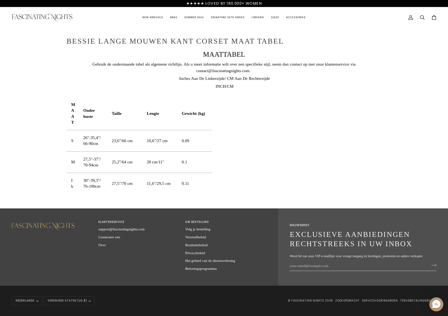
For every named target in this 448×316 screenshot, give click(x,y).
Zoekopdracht (347, 300)
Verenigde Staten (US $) (67, 300)
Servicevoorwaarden (380, 300)
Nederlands (25, 300)
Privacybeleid (195, 253)
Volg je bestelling (197, 229)
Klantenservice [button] (111, 222)
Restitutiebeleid (196, 245)
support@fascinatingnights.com (121, 229)
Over (102, 245)
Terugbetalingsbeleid (418, 300)
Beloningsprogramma (201, 268)
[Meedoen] (432, 265)
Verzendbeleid (195, 237)
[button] (152, 17)
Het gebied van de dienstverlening (210, 261)
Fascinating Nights (307, 300)
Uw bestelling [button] (197, 222)
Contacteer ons (109, 237)
